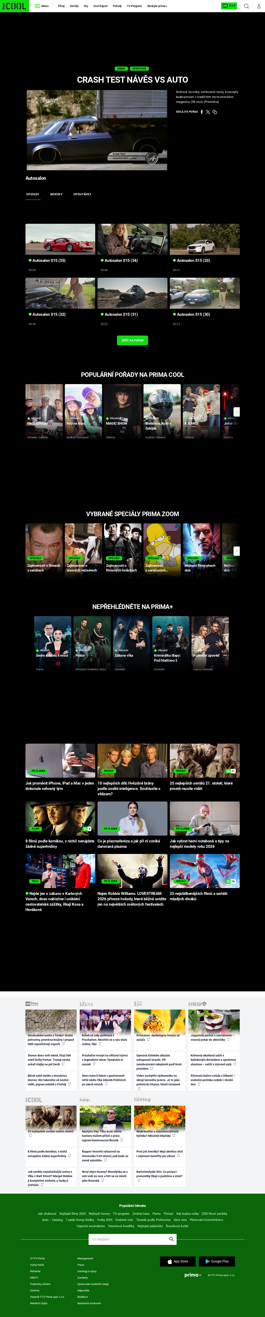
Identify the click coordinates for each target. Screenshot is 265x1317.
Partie (157, 1214)
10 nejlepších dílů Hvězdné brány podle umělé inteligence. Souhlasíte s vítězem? (129, 788)
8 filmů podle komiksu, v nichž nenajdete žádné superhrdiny (47, 1153)
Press (80, 1264)
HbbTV (34, 1277)
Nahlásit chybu (38, 1303)
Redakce (82, 1296)
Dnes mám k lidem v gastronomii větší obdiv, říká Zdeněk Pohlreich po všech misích (104, 1080)
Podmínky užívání (40, 1284)
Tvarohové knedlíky (121, 1226)
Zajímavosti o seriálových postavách (155, 568)
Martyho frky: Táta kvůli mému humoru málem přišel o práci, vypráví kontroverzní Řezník (102, 1136)
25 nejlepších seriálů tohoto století (50, 1131)
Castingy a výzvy (86, 1271)
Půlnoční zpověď (206, 655)
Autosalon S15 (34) (121, 260)
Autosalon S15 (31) (121, 314)
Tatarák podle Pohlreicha (153, 1220)
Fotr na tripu (76, 423)
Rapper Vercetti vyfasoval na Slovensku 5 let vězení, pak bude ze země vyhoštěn (105, 1156)
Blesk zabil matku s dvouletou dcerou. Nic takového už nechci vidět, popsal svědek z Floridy (48, 1080)
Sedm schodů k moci (52, 655)
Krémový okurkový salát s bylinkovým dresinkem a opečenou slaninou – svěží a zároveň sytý (213, 1060)
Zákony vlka (124, 655)
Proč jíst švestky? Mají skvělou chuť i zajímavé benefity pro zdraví (159, 1153)
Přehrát (36, 418)
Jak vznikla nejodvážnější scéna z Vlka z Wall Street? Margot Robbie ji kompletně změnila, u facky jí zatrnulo (50, 1178)
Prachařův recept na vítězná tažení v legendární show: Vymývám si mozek (105, 1060)
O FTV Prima (37, 1258)
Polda (79, 655)
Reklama (35, 1271)
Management (85, 1258)
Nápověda (83, 1290)
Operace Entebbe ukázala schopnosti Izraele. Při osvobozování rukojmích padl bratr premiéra (159, 1062)
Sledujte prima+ (157, 6)
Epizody (32, 194)
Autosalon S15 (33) (193, 260)
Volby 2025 (104, 1220)
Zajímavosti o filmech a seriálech (43, 567)
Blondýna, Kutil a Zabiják (158, 425)
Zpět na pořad (132, 340)
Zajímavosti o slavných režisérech (82, 567)
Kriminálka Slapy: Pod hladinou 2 (167, 657)
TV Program (134, 6)
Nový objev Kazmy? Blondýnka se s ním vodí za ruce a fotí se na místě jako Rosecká (105, 1176)
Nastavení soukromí (89, 1303)
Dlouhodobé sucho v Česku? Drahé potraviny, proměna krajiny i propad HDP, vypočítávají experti (51, 1040)
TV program (121, 1214)
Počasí (168, 1214)
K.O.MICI (191, 423)
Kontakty (82, 1277)
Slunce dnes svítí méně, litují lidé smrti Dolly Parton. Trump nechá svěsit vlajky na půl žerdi (49, 1060)
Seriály (74, 6)
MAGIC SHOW (116, 423)
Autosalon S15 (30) (193, 314)
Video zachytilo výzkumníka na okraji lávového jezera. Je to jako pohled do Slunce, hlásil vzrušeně (158, 1080)
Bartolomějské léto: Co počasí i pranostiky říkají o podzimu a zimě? (159, 1174)
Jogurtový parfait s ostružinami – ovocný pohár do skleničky (212, 1037)
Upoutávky (82, 194)
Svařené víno (124, 1220)
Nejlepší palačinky (150, 1226)
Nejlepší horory (99, 1214)
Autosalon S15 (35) (49, 260)
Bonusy (56, 194)
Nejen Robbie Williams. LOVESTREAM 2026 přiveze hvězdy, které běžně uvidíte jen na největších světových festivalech (132, 899)
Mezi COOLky (37, 423)
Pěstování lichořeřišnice (206, 1220)
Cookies (35, 1290)
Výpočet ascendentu (91, 1226)
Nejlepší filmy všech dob (200, 567)
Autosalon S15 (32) (49, 314)
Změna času (140, 1214)
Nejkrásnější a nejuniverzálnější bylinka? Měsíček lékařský (157, 1133)
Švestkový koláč (177, 1226)
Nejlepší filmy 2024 (72, 1214)
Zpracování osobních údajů (93, 1284)
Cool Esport (100, 6)
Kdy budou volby (187, 1214)
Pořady (117, 6)
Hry (86, 6)
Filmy (61, 6)
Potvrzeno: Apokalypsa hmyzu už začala (158, 1037)
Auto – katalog (52, 1220)
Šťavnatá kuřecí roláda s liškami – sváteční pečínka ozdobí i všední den (213, 1080)
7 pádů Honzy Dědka (80, 1220)
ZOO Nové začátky (214, 1214)
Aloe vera (180, 1220)
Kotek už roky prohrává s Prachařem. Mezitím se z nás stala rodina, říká (104, 1040)
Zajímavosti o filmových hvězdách (121, 567)
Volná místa (37, 1264)
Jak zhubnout (47, 1214)
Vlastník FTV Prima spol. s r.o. (47, 1296)
